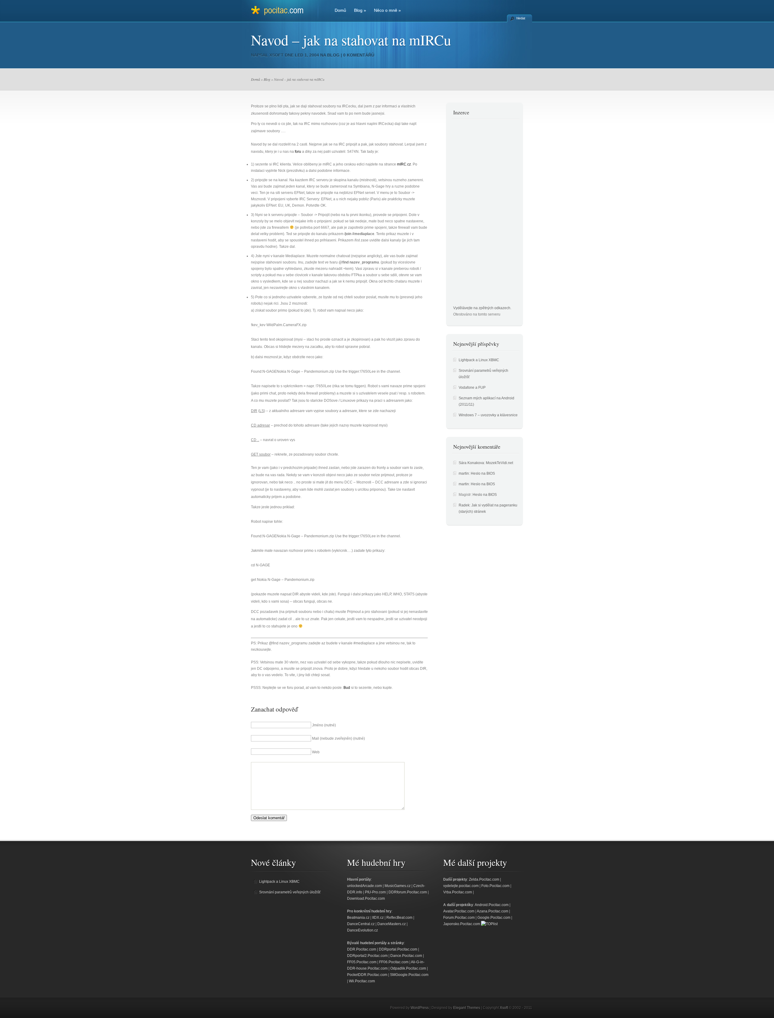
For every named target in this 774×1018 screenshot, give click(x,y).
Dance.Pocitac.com (406, 956)
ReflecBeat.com (399, 917)
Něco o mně (387, 10)
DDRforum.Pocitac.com (408, 892)
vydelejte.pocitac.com (461, 886)
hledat (520, 18)
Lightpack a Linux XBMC (479, 360)
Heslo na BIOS (483, 473)
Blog (360, 10)
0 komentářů (358, 55)
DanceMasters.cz (391, 924)
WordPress (420, 1008)
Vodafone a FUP (472, 387)
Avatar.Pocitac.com (458, 911)
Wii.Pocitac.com (362, 981)
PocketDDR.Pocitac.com (367, 975)
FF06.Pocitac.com (393, 962)
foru (298, 151)
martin (464, 473)
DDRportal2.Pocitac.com (367, 956)
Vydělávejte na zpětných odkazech (481, 308)
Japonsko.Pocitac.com (461, 924)
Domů (340, 10)
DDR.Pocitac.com (361, 949)
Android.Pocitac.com (492, 905)
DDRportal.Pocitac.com (398, 949)
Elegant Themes (466, 1008)
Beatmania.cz (358, 917)
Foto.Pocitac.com (495, 886)
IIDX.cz (378, 917)
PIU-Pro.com (375, 892)
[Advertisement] (477, 214)
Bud (346, 688)
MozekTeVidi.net (499, 463)
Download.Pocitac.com (366, 898)
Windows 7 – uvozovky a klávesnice (488, 415)
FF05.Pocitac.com (361, 962)
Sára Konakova (471, 463)
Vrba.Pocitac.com (457, 892)
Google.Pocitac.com (493, 917)
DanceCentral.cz (361, 924)
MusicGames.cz (398, 886)
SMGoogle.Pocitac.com (409, 975)
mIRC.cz (404, 164)
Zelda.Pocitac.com (484, 879)
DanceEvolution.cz (362, 930)
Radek (464, 505)
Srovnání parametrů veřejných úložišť (290, 892)
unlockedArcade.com (364, 886)
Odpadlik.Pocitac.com (408, 968)
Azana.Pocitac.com (492, 911)
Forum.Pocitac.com (459, 917)
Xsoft (276, 55)
